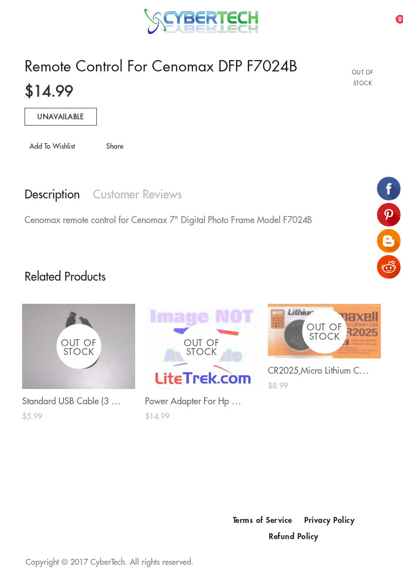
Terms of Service (262, 520)
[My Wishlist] (384, 20)
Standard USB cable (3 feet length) (88, 401)
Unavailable (60, 116)
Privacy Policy (329, 520)
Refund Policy (293, 537)
